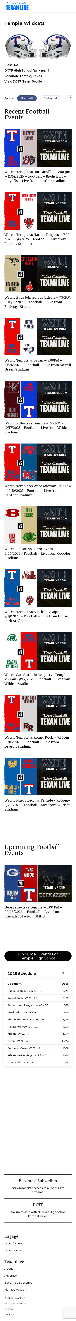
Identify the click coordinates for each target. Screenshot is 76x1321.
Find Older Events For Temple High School (38, 956)
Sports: (8, 98)
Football (27, 98)
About (8, 1268)
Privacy (8, 1309)
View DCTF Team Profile (23, 81)
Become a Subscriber (19, 1282)
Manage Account (15, 1289)
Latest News (12, 1250)
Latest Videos (13, 1243)
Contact (9, 1314)
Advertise (10, 1275)
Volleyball (51, 98)
